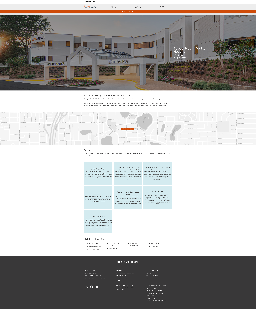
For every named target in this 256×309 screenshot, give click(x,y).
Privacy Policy (151, 288)
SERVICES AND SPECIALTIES (125, 273)
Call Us (123, 11)
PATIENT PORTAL (145, 1)
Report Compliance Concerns (126, 285)
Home (85, 14)
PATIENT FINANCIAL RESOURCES (156, 270)
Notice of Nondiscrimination (156, 286)
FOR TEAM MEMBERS (122, 278)
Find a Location (127, 129)
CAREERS (118, 280)
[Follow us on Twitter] (86, 286)
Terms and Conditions (154, 291)
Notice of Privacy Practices (156, 300)
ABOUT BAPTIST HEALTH (93, 275)
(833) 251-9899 (180, 58)
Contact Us (132, 11)
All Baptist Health (165, 1)
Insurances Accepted (153, 275)
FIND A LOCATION (127, 1)
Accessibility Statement (155, 293)
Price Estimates (151, 273)
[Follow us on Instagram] (91, 286)
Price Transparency (153, 278)
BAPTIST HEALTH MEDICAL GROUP (96, 278)
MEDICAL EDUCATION (123, 283)
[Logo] (90, 2)
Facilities (90, 14)
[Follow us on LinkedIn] (97, 286)
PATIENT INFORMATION (123, 275)
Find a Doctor (108, 1)
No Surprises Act (152, 298)
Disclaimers (150, 295)
